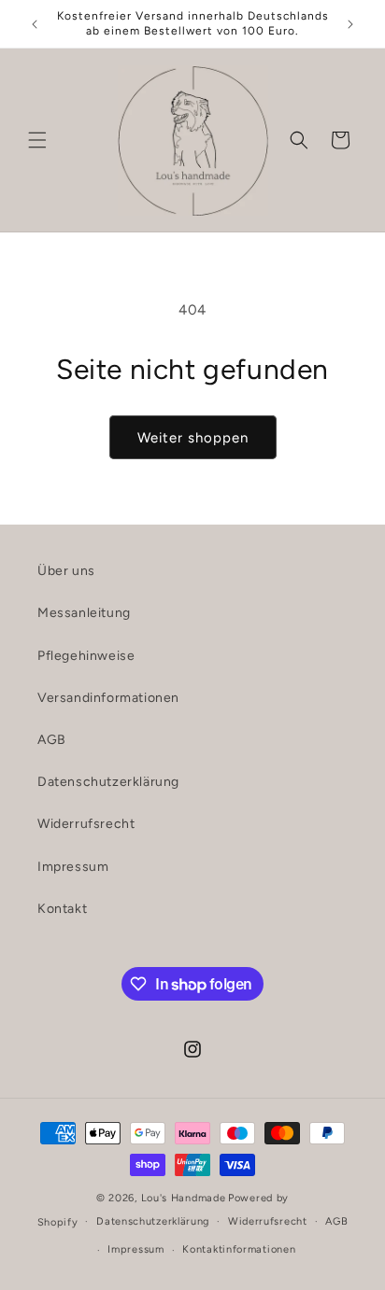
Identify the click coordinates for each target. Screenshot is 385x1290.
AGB (51, 740)
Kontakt (62, 909)
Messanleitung (84, 613)
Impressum (72, 867)
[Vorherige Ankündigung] (34, 24)
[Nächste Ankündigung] (350, 24)
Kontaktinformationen (238, 1249)
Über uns (66, 571)
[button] (37, 140)
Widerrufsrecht (86, 824)
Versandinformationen (108, 698)
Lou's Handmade (183, 1198)
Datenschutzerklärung (108, 782)
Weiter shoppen (193, 437)
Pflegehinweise (86, 656)
